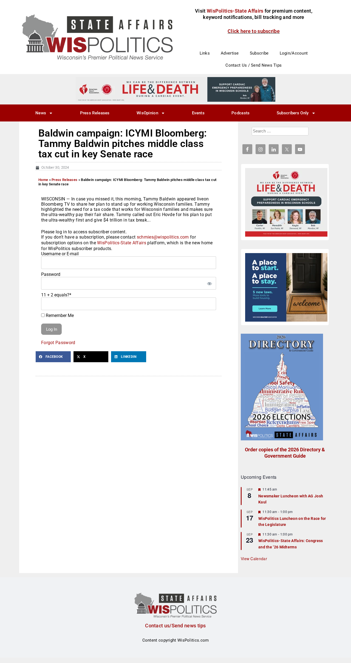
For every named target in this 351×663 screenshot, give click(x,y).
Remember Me (59, 315)
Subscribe (259, 53)
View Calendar (254, 558)
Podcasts (240, 112)
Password (50, 274)
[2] (175, 89)
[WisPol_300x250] (286, 287)
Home (43, 180)
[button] (53, 356)
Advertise (230, 53)
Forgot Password (58, 342)
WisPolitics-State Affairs (121, 242)
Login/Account (294, 53)
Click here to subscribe (254, 31)
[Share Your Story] (286, 202)
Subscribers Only (293, 112)
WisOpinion (147, 112)
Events (198, 112)
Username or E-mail (60, 253)
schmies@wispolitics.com (163, 237)
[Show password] (209, 283)
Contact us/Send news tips (175, 625)
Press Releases (95, 112)
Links (205, 53)
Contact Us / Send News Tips (253, 65)
